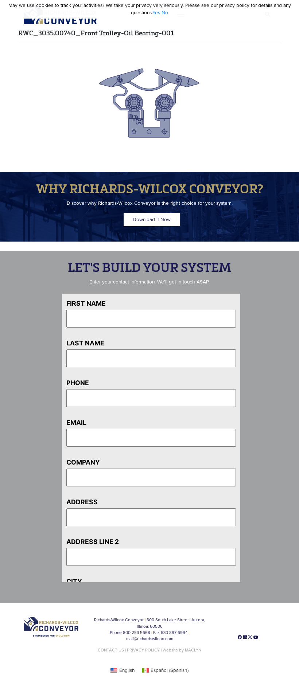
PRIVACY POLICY (143, 650)
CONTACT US (111, 650)
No (165, 13)
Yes (156, 13)
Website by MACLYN (182, 650)
